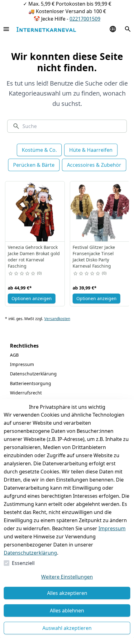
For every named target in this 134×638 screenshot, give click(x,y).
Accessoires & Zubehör (94, 164)
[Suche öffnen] (128, 29)
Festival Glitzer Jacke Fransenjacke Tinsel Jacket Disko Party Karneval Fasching (94, 256)
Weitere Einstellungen (67, 576)
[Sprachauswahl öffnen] (113, 29)
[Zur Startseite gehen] (46, 29)
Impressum (112, 528)
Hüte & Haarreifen (90, 149)
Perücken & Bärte (34, 164)
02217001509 (84, 18)
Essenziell (23, 563)
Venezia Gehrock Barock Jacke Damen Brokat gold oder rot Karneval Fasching (34, 256)
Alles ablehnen (67, 610)
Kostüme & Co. (39, 149)
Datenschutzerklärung (30, 552)
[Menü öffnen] (6, 29)
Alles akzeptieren (67, 593)
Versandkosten (57, 318)
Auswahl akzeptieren (67, 628)
